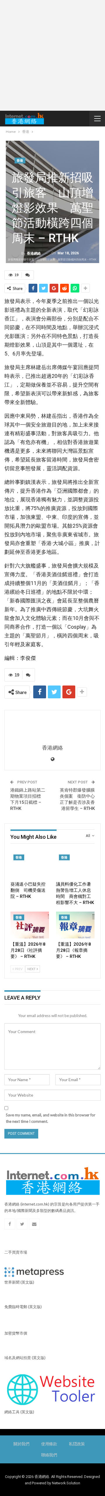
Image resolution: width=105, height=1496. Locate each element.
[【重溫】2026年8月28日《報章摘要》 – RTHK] (75, 925)
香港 (20, 161)
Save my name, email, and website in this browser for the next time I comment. (50, 1118)
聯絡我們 (49, 1455)
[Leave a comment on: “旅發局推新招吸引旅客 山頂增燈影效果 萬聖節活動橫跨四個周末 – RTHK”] (28, 275)
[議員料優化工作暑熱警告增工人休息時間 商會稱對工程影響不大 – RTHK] (75, 865)
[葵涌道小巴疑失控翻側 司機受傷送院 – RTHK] (29, 865)
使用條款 (49, 1444)
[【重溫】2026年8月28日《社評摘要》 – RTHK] (29, 925)
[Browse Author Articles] (52, 727)
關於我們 (21, 1444)
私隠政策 (77, 1444)
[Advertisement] (52, 55)
